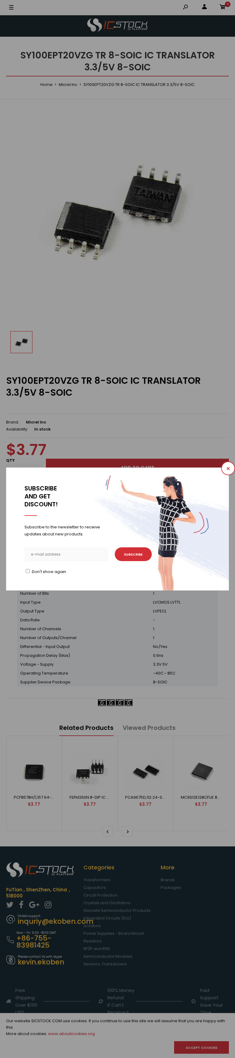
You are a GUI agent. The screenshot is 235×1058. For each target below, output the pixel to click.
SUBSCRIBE (133, 554)
